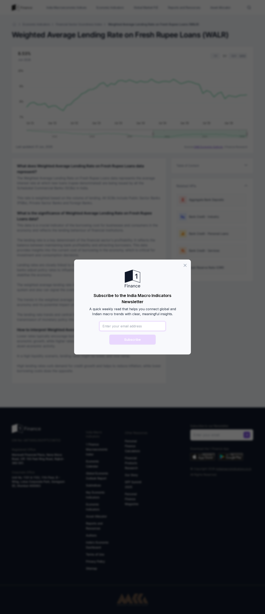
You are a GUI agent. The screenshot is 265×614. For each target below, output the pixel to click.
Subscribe (132, 340)
